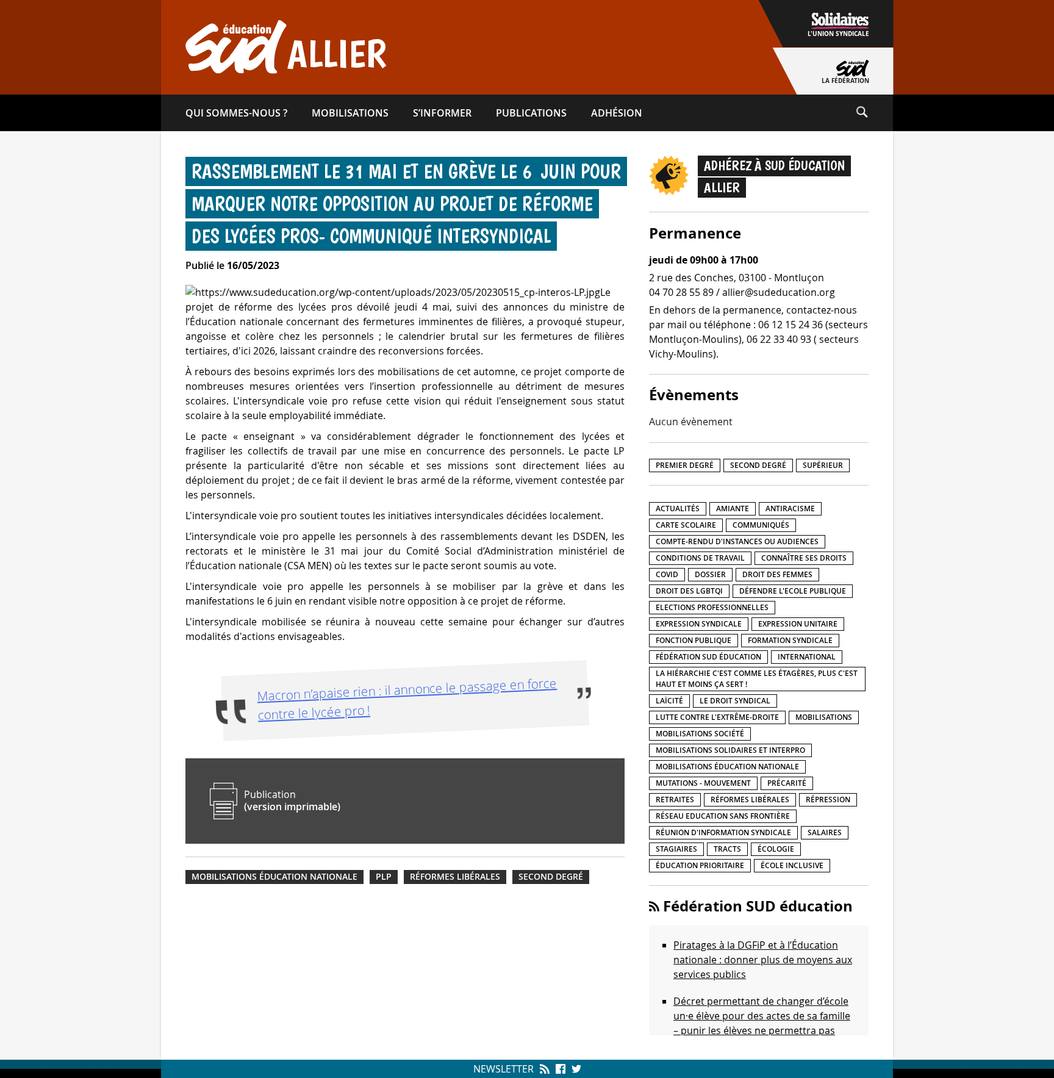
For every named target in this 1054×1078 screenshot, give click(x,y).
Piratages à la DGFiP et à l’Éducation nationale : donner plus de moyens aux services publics (762, 959)
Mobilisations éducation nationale (274, 876)
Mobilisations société (700, 733)
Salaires (825, 832)
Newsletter (503, 1069)
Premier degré (685, 465)
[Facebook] (560, 1069)
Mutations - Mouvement (703, 783)
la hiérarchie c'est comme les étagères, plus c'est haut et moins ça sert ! (757, 678)
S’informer (442, 113)
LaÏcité (669, 700)
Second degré (550, 876)
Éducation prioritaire (700, 865)
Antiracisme (790, 508)
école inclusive (792, 865)
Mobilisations (350, 113)
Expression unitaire (797, 624)
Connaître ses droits (804, 558)
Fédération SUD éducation (708, 657)
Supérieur (823, 465)
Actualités (678, 508)
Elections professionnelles (712, 607)
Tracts (727, 849)
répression (828, 799)
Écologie (776, 849)
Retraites (675, 799)
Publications (531, 113)
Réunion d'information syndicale (723, 832)
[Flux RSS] (545, 1069)
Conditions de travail (700, 558)
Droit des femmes (777, 574)
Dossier (710, 574)
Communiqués (761, 525)
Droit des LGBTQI (689, 591)
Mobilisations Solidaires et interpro (730, 750)
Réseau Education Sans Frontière (723, 816)
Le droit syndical (735, 700)
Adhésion (616, 113)
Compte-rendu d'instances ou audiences (737, 541)
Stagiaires (676, 849)
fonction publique (693, 640)
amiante (732, 508)
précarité (786, 783)
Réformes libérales (455, 876)
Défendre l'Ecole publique (792, 591)
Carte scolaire (686, 525)
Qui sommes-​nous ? (236, 113)
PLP (384, 876)
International (807, 657)
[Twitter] (574, 1069)
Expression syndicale (699, 624)
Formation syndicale (790, 640)
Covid (667, 574)
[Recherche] (874, 113)
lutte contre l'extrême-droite (717, 717)
